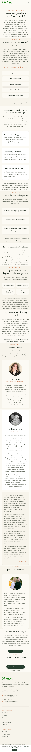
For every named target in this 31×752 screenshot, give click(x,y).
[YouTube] (10, 690)
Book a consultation (15, 651)
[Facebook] (3, 690)
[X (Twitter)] (14, 690)
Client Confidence (6, 722)
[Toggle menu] (28, 2)
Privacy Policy (5, 736)
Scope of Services (6, 720)
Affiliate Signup (5, 724)
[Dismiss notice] (18, 749)
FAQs (3, 717)
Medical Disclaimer (6, 731)
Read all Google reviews (14, 666)
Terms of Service (6, 734)
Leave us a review (15, 670)
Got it (14, 749)
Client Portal (5, 712)
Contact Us (4, 715)
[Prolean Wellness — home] (7, 2)
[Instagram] (6, 690)
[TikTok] (17, 690)
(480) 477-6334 (8, 699)
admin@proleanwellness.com (11, 701)
